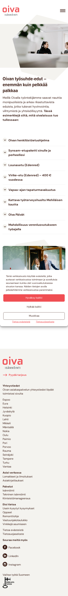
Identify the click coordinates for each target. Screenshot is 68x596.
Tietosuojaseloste (45, 322)
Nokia (6, 431)
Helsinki (7, 407)
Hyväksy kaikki (34, 298)
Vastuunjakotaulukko (15, 520)
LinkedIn (13, 556)
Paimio (7, 439)
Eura (5, 404)
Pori (5, 443)
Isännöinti (8, 490)
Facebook (14, 547)
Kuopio (7, 415)
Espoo (6, 400)
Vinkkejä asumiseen (14, 524)
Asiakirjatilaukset (13, 480)
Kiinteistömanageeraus (16, 498)
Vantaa (7, 466)
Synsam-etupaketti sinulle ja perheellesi (29, 153)
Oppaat (7, 512)
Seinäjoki (8, 455)
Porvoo (7, 447)
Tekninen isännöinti (14, 494)
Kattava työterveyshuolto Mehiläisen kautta (35, 202)
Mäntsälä (8, 427)
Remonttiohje (11, 516)
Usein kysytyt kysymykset (18, 508)
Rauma (7, 451)
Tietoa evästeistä (21, 322)
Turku (6, 463)
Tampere (8, 459)
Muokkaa (34, 316)
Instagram (15, 565)
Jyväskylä (9, 411)
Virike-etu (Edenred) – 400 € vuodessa (29, 178)
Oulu (5, 435)
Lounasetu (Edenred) (23, 165)
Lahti (6, 419)
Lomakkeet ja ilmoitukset (18, 476)
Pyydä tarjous (18, 375)
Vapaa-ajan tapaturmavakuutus (32, 190)
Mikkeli (7, 423)
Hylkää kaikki (34, 307)
